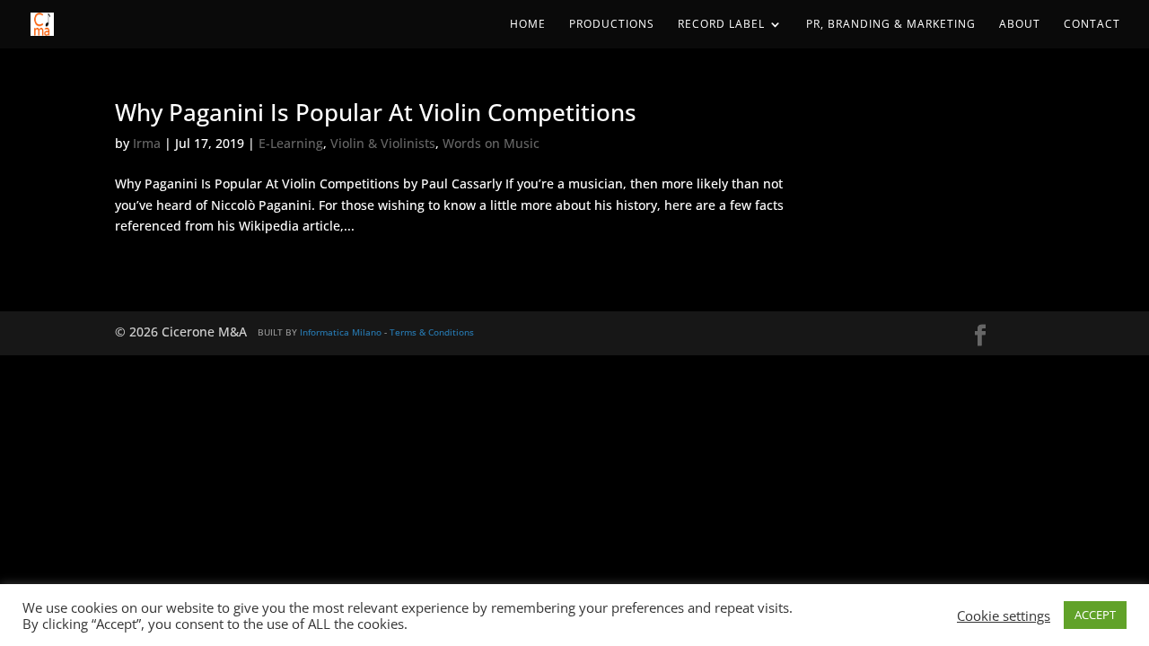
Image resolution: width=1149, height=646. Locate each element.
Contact (1092, 24)
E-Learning (291, 143)
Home (528, 24)
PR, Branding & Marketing (891, 24)
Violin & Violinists (382, 143)
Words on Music (491, 143)
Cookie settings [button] (1003, 615)
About (1019, 24)
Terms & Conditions (432, 332)
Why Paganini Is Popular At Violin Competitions (375, 112)
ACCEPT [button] (1095, 615)
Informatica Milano (341, 332)
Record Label (721, 24)
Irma (147, 143)
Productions (611, 24)
